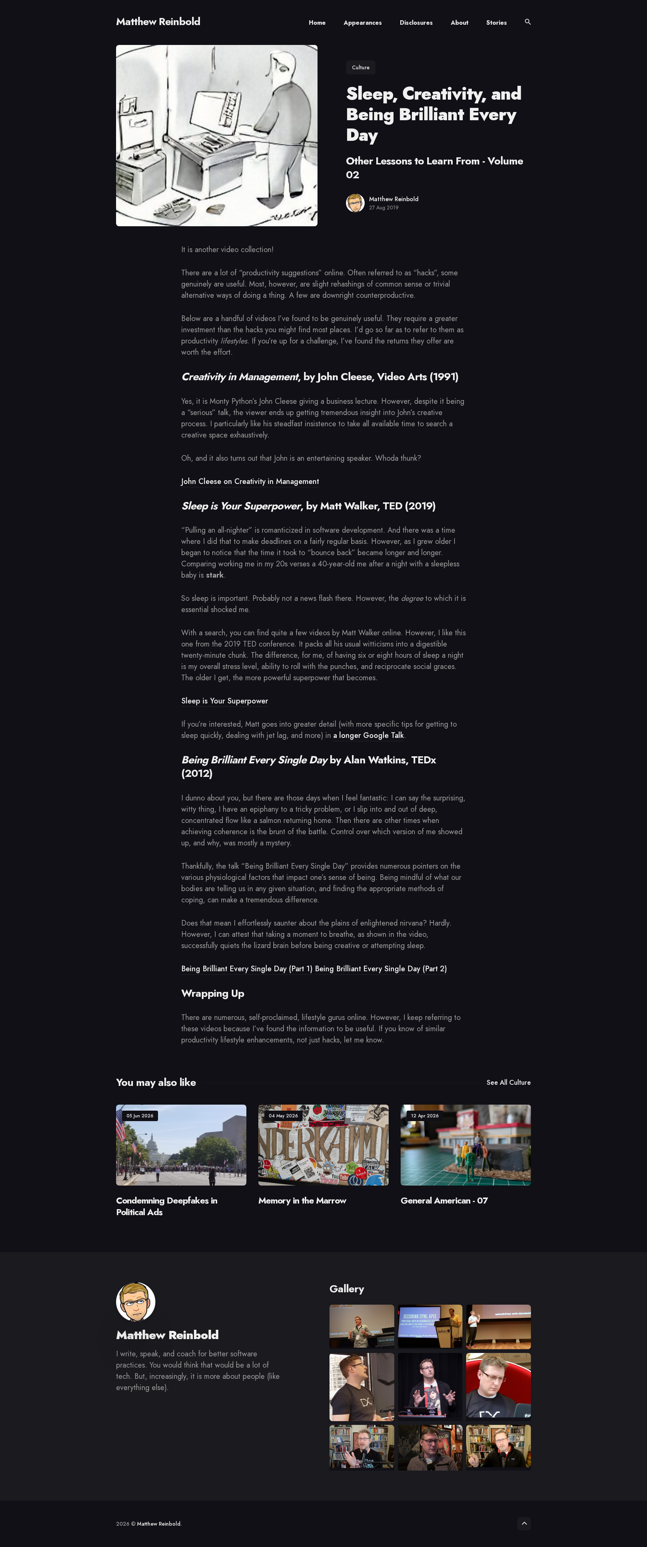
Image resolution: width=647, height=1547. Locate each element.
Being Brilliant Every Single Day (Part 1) (247, 968)
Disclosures (416, 22)
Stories (496, 22)
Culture (361, 67)
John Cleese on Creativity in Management (250, 481)
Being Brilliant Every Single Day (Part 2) (381, 968)
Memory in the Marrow (302, 1200)
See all (509, 1082)
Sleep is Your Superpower (224, 701)
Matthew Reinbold (158, 21)
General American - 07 (444, 1200)
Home (317, 22)
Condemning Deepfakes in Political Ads (166, 1205)
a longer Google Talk (368, 735)
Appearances (363, 22)
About (459, 22)
